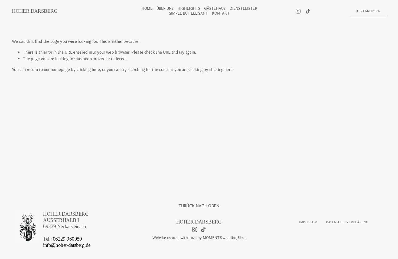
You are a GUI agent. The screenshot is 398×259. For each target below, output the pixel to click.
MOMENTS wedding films (224, 237)
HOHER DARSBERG (34, 11)
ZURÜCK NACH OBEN (198, 205)
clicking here (88, 69)
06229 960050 (67, 239)
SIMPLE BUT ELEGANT (188, 13)
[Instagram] (298, 11)
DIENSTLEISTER (243, 8)
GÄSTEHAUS (215, 8)
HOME (147, 8)
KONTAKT (221, 13)
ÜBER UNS (165, 8)
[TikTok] (308, 11)
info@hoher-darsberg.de (66, 245)
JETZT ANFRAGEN (368, 11)
